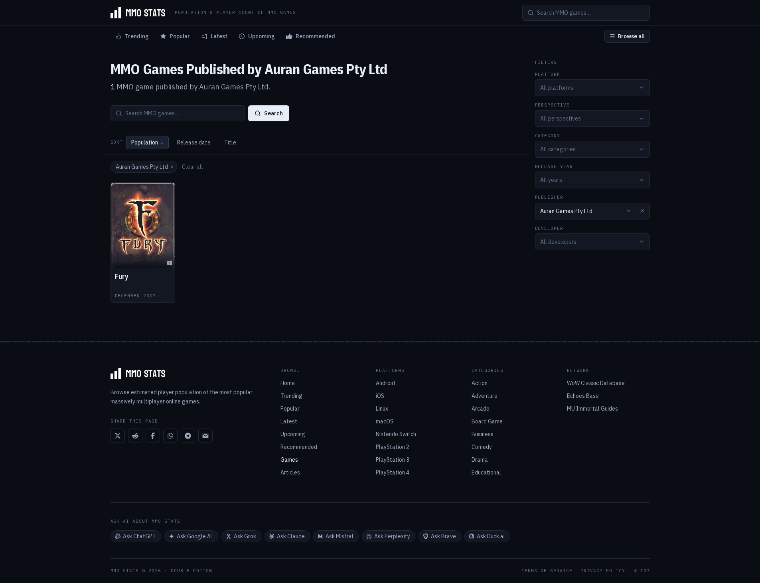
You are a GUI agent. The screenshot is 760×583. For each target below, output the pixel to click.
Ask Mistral (339, 536)
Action (480, 383)
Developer (549, 228)
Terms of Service (546, 570)
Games (289, 459)
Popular (180, 36)
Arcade (481, 408)
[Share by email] (205, 436)
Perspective (552, 104)
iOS (380, 395)
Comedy (482, 447)
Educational (486, 472)
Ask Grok (245, 536)
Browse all (631, 36)
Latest (219, 36)
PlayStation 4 (392, 472)
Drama (480, 459)
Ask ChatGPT (139, 536)
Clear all (192, 166)
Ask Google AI (195, 536)
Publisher (549, 197)
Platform (548, 74)
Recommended (315, 36)
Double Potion (191, 570)
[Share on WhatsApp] (170, 436)
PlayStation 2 (392, 447)
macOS (384, 421)
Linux (382, 408)
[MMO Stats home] (138, 12)
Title (230, 142)
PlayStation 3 (392, 459)
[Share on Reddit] (135, 436)
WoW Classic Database (596, 383)
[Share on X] (118, 436)
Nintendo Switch (396, 434)
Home (287, 383)
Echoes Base (583, 395)
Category (548, 135)
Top (645, 570)
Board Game (487, 421)
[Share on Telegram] (188, 436)
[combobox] (592, 87)
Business (483, 434)
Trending (137, 36)
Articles (290, 472)
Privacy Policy (602, 570)
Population (147, 142)
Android (385, 383)
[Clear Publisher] (642, 210)
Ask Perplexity (392, 536)
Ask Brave (443, 536)
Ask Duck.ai (491, 536)
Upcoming (261, 36)
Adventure (484, 395)
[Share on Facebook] (153, 436)
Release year (554, 166)
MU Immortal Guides (592, 408)
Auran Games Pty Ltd (145, 166)
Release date (194, 142)
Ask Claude (291, 536)
